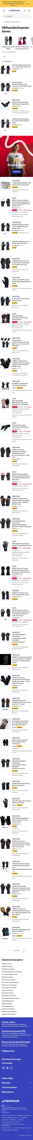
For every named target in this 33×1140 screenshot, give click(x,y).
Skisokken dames (8, 993)
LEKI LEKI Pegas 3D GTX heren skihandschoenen (22, 801)
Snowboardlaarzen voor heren (12, 972)
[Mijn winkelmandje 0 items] (29, 10)
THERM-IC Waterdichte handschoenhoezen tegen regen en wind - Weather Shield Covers (21, 363)
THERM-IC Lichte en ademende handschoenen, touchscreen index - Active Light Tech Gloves (21, 680)
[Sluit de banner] (29, 3)
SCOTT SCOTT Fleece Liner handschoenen (21, 299)
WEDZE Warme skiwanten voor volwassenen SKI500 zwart (20, 120)
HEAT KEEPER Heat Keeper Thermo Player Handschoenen (22, 544)
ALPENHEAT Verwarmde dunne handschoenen (20, 384)
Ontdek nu (16, 171)
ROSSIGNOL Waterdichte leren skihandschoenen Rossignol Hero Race (20, 723)
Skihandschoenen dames (8, 48)
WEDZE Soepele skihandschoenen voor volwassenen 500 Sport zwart (22, 84)
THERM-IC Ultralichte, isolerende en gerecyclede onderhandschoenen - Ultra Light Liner (21, 889)
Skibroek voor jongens (9, 985)
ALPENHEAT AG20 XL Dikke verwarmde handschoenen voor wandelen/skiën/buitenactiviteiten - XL (22, 867)
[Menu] (4, 10)
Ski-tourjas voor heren (9, 987)
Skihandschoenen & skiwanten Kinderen (22, 48)
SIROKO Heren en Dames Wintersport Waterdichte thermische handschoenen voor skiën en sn (21, 571)
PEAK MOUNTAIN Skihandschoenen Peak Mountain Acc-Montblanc (20, 402)
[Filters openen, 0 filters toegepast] (4, 56)
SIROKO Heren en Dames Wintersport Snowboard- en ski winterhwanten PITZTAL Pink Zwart (21, 476)
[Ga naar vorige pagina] (9, 950)
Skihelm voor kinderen (9, 1011)
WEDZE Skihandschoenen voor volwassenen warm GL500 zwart (20, 226)
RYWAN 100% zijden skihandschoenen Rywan (20, 426)
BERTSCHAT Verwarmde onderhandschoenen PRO (20, 103)
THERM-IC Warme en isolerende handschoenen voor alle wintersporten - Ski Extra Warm (21, 911)
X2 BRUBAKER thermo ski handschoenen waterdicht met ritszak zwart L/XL (21, 262)
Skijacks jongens (7, 977)
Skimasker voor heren (9, 995)
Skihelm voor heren (8, 969)
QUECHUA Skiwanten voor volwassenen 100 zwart (20, 242)
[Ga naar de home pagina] (14, 10)
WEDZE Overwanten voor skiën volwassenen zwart (20, 593)
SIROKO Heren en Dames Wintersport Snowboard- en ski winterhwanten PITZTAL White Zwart (21, 202)
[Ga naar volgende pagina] (24, 950)
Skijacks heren (7, 964)
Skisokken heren (7, 966)
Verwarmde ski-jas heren (10, 982)
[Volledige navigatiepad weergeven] (2, 22)
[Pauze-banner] (26, 3)
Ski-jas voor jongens (8, 979)
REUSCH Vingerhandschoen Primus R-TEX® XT (21, 930)
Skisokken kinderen (8, 1009)
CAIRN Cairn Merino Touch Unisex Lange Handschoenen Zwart (21, 281)
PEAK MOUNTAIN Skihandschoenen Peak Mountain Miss (20, 317)
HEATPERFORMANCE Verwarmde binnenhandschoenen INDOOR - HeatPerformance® (21, 523)
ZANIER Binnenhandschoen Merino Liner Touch (21, 784)
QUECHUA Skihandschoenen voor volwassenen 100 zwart (21, 66)
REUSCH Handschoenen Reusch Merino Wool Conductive (20, 741)
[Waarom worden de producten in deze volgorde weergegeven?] (3, 61)
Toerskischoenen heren (9, 974)
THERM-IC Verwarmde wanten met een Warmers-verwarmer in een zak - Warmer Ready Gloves (22, 659)
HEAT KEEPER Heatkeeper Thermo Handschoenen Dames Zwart (20, 820)
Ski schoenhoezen (8, 1006)
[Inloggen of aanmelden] (24, 10)
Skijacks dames (7, 1003)
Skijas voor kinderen (8, 1014)
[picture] (5, 69)
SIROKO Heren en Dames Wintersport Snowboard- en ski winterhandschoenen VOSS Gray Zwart (21, 612)
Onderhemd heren (8, 1001)
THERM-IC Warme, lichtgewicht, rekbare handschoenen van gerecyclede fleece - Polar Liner (21, 453)
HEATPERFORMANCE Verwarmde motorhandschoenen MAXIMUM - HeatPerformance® (19, 638)
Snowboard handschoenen (11, 998)
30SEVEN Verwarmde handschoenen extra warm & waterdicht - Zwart (21, 702)
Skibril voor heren (7, 990)
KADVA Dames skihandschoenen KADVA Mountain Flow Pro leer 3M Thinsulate (20, 343)
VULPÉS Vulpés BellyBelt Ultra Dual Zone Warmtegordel (21, 184)
